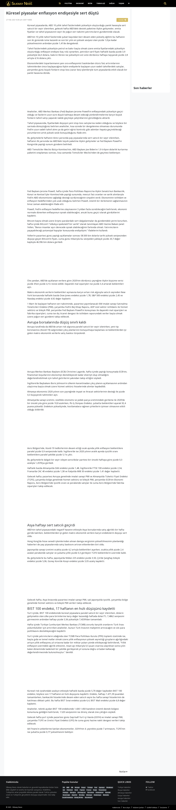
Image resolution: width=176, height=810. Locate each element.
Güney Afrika (78, 797)
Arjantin (74, 795)
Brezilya (81, 795)
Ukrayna (73, 792)
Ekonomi (80, 3)
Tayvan (82, 790)
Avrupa (77, 787)
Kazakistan (88, 797)
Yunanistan (102, 790)
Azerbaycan (81, 792)
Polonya (65, 792)
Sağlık (111, 3)
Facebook (151, 790)
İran (95, 787)
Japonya (101, 787)
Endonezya (97, 795)
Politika (68, 3)
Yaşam (121, 3)
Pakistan (70, 790)
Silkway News (17, 807)
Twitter (150, 787)
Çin (64, 790)
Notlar (123, 771)
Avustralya (66, 795)
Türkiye (90, 787)
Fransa (89, 790)
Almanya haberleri (125, 793)
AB (72, 787)
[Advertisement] (15, 61)
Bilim (90, 3)
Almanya (89, 795)
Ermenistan (99, 792)
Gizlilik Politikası (152, 808)
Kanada (107, 792)
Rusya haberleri (124, 790)
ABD (68, 787)
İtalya (95, 790)
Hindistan (109, 787)
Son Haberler (123, 801)
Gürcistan (90, 792)
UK (64, 787)
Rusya (83, 787)
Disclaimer (163, 808)
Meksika (106, 795)
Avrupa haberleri (124, 798)
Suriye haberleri (124, 795)
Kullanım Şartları (138, 808)
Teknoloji (100, 3)
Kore (76, 790)
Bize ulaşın (126, 808)
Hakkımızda (116, 808)
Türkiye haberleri (124, 787)
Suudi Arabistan (67, 797)
